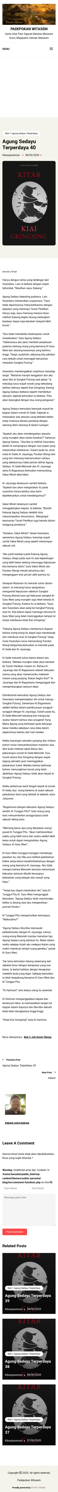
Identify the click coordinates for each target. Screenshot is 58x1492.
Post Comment (14, 1231)
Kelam (52, 1078)
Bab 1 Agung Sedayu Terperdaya (21, 133)
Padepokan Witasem (29, 29)
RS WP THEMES (38, 1487)
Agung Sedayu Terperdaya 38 (28, 1364)
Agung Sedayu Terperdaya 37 (28, 1430)
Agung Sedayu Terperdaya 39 (19, 1065)
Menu (6, 48)
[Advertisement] (29, 87)
